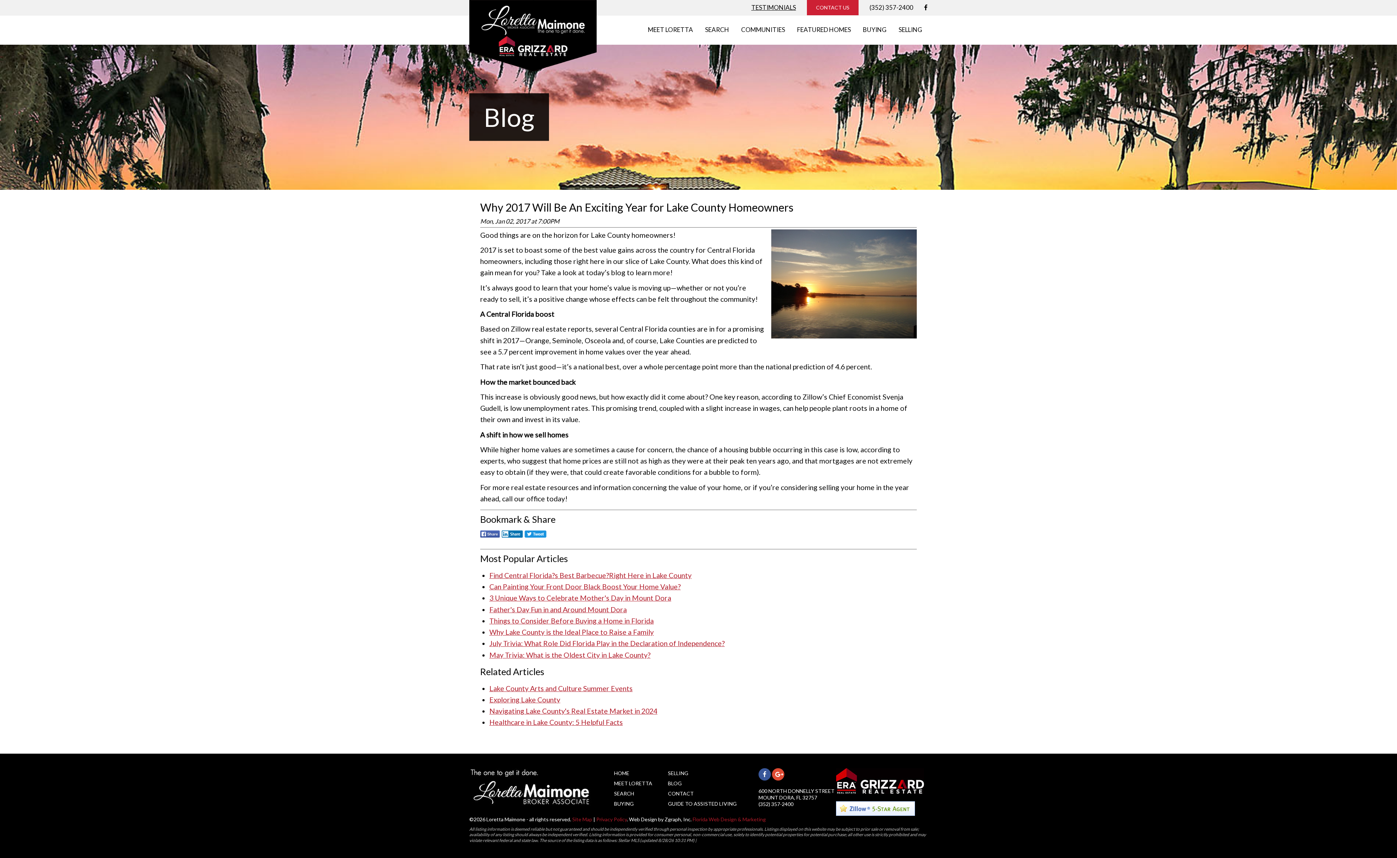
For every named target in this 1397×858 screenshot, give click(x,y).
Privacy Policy (611, 819)
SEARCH (717, 29)
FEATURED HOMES (824, 29)
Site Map (582, 819)
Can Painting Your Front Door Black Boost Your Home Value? (585, 586)
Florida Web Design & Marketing (729, 819)
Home (621, 773)
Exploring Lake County (524, 699)
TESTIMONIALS (773, 7)
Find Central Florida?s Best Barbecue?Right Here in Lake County (590, 575)
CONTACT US (832, 7)
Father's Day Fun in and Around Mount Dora (558, 609)
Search (624, 793)
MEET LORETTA (670, 29)
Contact (681, 793)
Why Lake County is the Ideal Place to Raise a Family (571, 632)
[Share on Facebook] (490, 537)
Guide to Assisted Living (702, 804)
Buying (624, 804)
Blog (675, 783)
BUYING (875, 29)
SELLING (910, 29)
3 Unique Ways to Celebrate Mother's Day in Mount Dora (580, 598)
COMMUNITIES (763, 29)
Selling (678, 773)
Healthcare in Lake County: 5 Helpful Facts (556, 722)
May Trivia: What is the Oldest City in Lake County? (569, 655)
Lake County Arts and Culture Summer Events (561, 688)
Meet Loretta (633, 783)
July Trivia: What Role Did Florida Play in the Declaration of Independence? (607, 643)
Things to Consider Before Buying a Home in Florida (571, 621)
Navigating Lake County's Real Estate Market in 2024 (573, 711)
